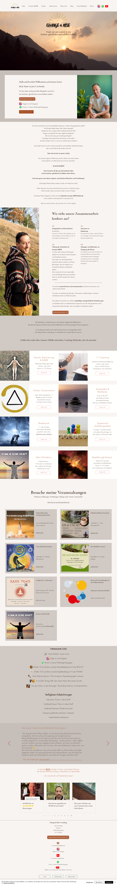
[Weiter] (108, 743)
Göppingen (94, 590)
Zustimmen (109, 882)
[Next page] (68, 815)
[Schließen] (115, 882)
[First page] (44, 815)
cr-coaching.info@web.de (58, 845)
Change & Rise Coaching (58, 822)
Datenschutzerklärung (8, 883)
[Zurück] (9, 743)
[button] (94, 533)
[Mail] (58, 843)
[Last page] (71, 815)
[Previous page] (48, 815)
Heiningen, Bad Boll (103, 590)
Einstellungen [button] (89, 882)
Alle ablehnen (99, 882)
